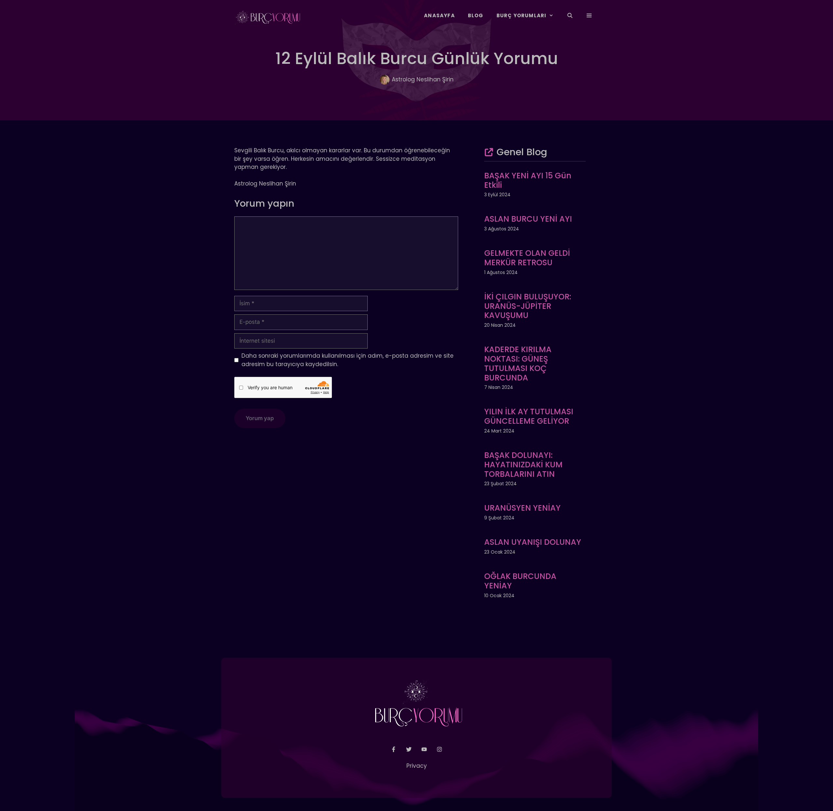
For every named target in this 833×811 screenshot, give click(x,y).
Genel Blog (522, 151)
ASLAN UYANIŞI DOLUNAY (532, 542)
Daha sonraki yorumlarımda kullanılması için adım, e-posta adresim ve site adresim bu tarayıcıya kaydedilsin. (347, 360)
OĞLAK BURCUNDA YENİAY (520, 581)
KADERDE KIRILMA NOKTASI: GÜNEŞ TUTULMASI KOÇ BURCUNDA (518, 363)
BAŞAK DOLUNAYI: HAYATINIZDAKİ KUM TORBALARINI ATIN (523, 464)
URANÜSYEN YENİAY (522, 507)
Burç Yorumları (522, 15)
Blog (476, 15)
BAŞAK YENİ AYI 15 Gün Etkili (527, 180)
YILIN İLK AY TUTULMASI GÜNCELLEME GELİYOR (528, 416)
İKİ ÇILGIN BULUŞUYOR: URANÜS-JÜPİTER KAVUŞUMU (527, 306)
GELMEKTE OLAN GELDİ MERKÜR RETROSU (527, 258)
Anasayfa (439, 15)
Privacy (416, 766)
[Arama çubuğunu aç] (569, 15)
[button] (589, 15)
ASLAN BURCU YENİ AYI (528, 218)
